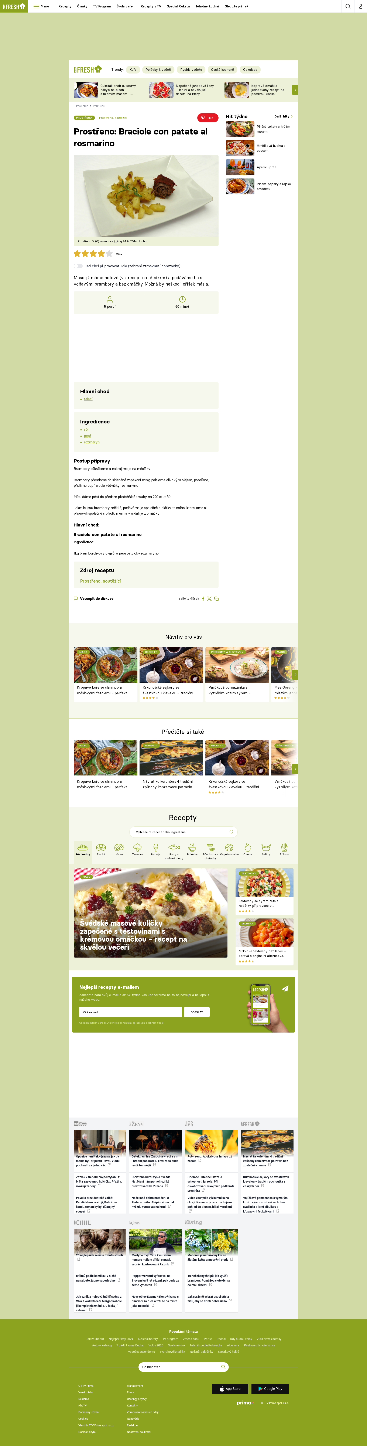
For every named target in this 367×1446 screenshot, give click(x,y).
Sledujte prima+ (236, 6)
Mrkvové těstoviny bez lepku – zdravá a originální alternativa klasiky (262, 956)
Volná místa (85, 1392)
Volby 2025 (155, 1345)
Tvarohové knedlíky (172, 1351)
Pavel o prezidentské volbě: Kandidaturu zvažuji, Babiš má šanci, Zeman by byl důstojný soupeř (96, 1204)
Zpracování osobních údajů (143, 1412)
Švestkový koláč (228, 1351)
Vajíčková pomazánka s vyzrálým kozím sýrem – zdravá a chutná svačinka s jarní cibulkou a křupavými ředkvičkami (235, 690)
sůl (86, 429)
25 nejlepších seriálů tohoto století (99, 1255)
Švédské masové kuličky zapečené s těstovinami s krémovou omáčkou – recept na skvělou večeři (133, 935)
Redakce (132, 1425)
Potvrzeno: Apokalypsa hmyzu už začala (210, 1159)
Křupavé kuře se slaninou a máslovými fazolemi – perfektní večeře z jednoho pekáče (103, 690)
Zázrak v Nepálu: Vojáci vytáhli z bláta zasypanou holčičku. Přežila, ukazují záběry (99, 1181)
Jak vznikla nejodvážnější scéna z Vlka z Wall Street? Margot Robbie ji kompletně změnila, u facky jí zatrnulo (99, 1303)
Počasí (221, 1339)
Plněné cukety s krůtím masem (273, 129)
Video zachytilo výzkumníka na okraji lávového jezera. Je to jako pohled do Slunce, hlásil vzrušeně (210, 1202)
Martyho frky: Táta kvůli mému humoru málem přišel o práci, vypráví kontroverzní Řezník (152, 1260)
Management (135, 1385)
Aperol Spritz (266, 167)
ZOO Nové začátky (269, 1339)
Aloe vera (233, 1345)
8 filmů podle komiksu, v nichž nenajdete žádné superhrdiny (96, 1278)
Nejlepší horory (148, 1339)
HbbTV (82, 1405)
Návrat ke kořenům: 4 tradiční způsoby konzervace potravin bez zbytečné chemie (168, 785)
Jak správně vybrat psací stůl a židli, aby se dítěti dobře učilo (208, 1299)
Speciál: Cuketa (178, 6)
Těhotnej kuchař (207, 6)
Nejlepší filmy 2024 (121, 1339)
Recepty (65, 6)
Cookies (83, 1418)
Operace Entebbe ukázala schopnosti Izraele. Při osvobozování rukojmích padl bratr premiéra (211, 1183)
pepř (87, 435)
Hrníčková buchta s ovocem (271, 148)
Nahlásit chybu (87, 1431)
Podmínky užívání (88, 1412)
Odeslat (197, 1012)
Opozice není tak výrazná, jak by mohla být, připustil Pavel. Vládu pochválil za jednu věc (98, 1161)
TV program (170, 1339)
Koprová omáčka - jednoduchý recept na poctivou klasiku (267, 90)
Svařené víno (176, 1345)
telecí (88, 399)
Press (130, 1392)
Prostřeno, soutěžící (113, 118)
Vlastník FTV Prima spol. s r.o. (96, 1425)
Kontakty (132, 1405)
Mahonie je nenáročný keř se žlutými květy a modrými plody (208, 1257)
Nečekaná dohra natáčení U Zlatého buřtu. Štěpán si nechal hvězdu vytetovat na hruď (153, 1202)
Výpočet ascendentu (141, 1351)
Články (82, 6)
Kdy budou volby (241, 1339)
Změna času (191, 1339)
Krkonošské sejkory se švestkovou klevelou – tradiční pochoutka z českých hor (168, 690)
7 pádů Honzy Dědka (130, 1345)
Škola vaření (126, 6)
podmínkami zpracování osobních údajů (140, 1022)
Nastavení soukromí (139, 1431)
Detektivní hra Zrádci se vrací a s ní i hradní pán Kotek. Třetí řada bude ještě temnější (155, 1161)
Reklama (83, 1399)
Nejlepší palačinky (201, 1351)
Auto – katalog (102, 1345)
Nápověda (133, 1418)
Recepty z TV (151, 6)
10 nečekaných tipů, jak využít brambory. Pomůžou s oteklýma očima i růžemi (209, 1280)
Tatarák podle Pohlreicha (206, 1345)
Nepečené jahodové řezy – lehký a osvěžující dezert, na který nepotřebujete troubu (195, 92)
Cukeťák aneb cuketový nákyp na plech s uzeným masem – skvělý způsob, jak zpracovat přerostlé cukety (118, 96)
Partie (208, 1339)
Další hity (282, 116)
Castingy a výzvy (137, 1399)
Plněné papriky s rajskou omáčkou (274, 186)
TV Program (102, 6)
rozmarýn (92, 442)
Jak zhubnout (95, 1339)
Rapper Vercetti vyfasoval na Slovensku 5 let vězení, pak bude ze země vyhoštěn (155, 1280)
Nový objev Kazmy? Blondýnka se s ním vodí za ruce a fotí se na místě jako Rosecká (155, 1301)
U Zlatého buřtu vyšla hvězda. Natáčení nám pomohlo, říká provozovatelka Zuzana (151, 1181)
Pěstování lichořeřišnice (259, 1345)
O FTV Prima (85, 1385)
